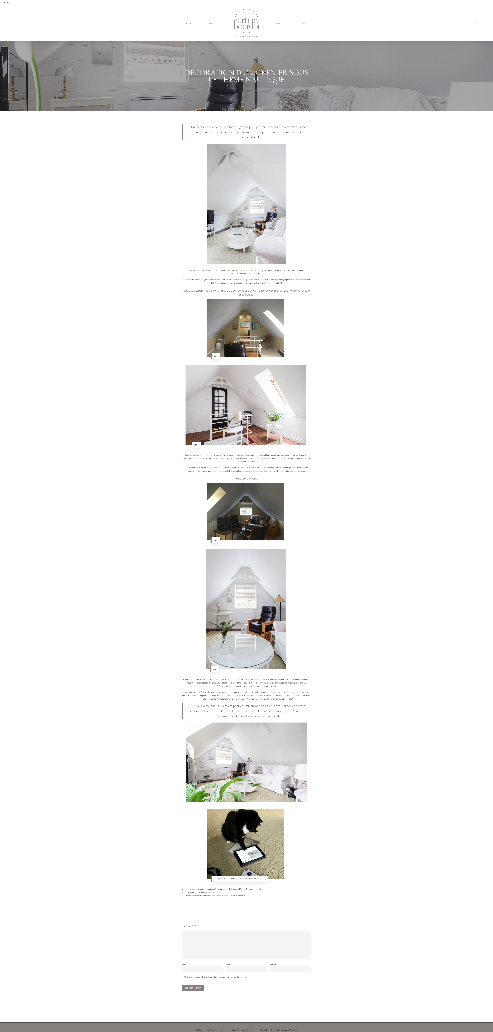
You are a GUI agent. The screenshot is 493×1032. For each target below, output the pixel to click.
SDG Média (292, 1030)
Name (185, 964)
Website (273, 964)
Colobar (211, 892)
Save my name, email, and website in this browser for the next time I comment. (218, 977)
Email (229, 964)
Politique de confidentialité (258, 1030)
